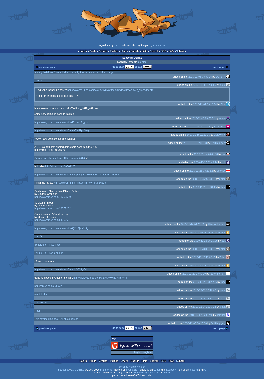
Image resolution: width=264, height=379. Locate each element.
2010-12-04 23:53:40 (201, 315)
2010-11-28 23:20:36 (205, 282)
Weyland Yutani (217, 224)
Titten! (37, 310)
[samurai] (228, 315)
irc (204, 369)
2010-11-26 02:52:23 (192, 224)
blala (223, 85)
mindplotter (40, 294)
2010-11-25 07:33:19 (203, 179)
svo (224, 154)
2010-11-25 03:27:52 (201, 170)
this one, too (41, 302)
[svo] (228, 154)
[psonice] (228, 170)
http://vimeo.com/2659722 (48, 286)
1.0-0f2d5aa (77, 369)
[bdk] (228, 162)
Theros (38, 80)
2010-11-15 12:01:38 (195, 143)
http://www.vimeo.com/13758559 (52, 196)
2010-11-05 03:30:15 (200, 76)
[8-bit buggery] (228, 143)
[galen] (228, 179)
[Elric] (228, 104)
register (148, 352)
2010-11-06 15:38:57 (204, 85)
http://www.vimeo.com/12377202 (52, 208)
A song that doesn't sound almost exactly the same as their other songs (73, 72)
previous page (47, 67)
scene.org (131, 369)
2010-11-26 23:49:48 (201, 232)
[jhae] (228, 187)
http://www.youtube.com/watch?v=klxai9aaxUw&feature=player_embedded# (110, 90)
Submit (180, 51)
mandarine (159, 45)
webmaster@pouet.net (146, 372)
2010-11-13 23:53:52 (203, 118)
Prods (92, 51)
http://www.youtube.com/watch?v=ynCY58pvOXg (61, 130)
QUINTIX (221, 76)
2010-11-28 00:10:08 (206, 240)
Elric (223, 104)
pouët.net (63, 369)
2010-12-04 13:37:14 (204, 298)
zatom (222, 118)
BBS (163, 51)
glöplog (142, 62)
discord (194, 369)
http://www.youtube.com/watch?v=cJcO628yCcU (61, 269)
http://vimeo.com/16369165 (60, 166)
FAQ (171, 51)
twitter (156, 369)
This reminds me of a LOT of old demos (56, 319)
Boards (135, 51)
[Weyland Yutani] (228, 224)
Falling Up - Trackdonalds (48, 253)
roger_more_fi (218, 273)
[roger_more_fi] (228, 273)
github (166, 372)
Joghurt (221, 232)
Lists (144, 51)
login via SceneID (139, 346)
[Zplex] (228, 257)
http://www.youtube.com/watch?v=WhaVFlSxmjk (100, 277)
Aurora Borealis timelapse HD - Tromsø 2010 (59, 158)
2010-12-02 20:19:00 (204, 290)
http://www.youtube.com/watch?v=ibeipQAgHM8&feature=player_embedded (77, 174)
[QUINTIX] (228, 76)
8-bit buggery (218, 143)
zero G (38, 236)
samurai (221, 315)
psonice (221, 170)
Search (154, 51)
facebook (171, 369)
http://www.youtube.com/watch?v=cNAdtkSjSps (80, 182)
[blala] (228, 85)
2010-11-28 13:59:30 (194, 273)
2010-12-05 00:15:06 (195, 323)
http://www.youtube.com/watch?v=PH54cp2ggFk (61, 122)
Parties (114, 51)
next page (219, 67)
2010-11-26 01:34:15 (205, 187)
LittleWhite (220, 134)
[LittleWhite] (228, 134)
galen (222, 179)
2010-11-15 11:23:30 (198, 134)
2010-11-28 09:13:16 (203, 249)
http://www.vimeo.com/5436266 (51, 220)
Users (124, 51)
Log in (83, 51)
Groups (103, 51)
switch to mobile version (132, 366)
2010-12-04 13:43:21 (204, 306)
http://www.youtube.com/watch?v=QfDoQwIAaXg (61, 228)
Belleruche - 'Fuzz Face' (47, 244)
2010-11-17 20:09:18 (206, 154)
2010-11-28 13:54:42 (201, 265)
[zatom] (228, 118)
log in (137, 352)
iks (115, 45)
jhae (223, 187)
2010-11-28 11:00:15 (204, 257)
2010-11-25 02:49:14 (206, 162)
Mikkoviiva (220, 126)
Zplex (222, 257)
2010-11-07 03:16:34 (205, 104)
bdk (224, 162)
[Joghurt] (228, 232)
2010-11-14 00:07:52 (198, 126)
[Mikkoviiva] (228, 126)
